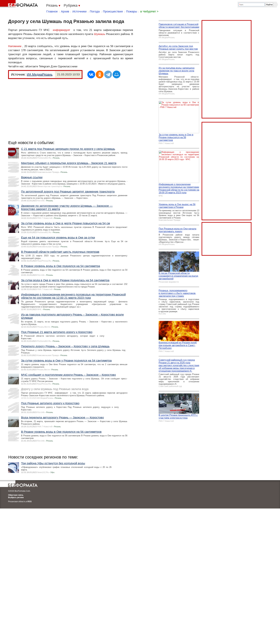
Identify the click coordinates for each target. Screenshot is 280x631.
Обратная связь (15, 495)
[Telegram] (108, 74)
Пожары (131, 11)
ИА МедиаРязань (39, 74)
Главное (52, 11)
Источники (79, 11)
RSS (30, 501)
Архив (65, 11)
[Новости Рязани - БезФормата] (19, 4)
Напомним (14, 46)
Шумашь (99, 34)
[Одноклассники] (100, 74)
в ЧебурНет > (149, 11)
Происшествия (113, 11)
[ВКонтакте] (91, 74)
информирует (61, 30)
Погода (95, 11)
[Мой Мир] (116, 74)
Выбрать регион (16, 497)
